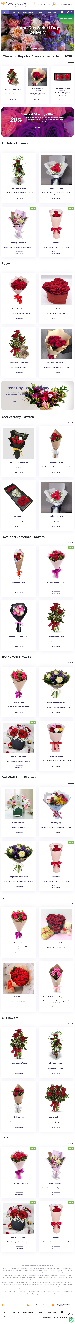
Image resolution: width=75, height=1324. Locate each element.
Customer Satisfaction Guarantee (64, 1305)
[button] (6, 32)
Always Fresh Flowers (44, 4)
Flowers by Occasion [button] (25, 12)
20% (16, 120)
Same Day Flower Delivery (65, 4)
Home (5, 12)
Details (12, 85)
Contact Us (52, 12)
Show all (71, 62)
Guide (61, 12)
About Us (41, 12)
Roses (13, 12)
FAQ (4, 1316)
